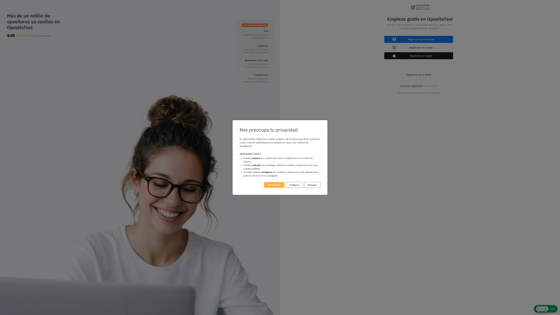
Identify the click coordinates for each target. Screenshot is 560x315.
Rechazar (312, 185)
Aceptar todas (274, 185)
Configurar (294, 185)
